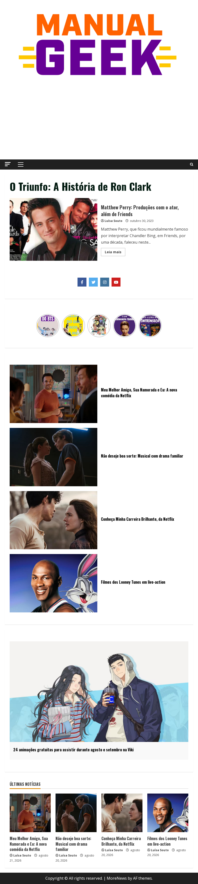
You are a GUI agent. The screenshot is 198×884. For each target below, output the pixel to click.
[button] (8, 164)
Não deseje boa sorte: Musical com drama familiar (73, 844)
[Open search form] (191, 164)
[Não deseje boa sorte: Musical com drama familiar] (76, 813)
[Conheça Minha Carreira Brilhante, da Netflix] (121, 813)
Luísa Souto (113, 221)
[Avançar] (159, 326)
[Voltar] (39, 326)
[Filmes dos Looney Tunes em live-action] (167, 813)
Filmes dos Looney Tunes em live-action (167, 841)
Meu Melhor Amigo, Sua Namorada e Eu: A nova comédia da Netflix (29, 844)
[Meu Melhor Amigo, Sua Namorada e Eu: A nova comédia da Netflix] (30, 813)
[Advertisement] (99, 118)
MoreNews (117, 878)
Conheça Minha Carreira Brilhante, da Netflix (121, 841)
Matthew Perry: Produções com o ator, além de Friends (53, 229)
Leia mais (115, 252)
